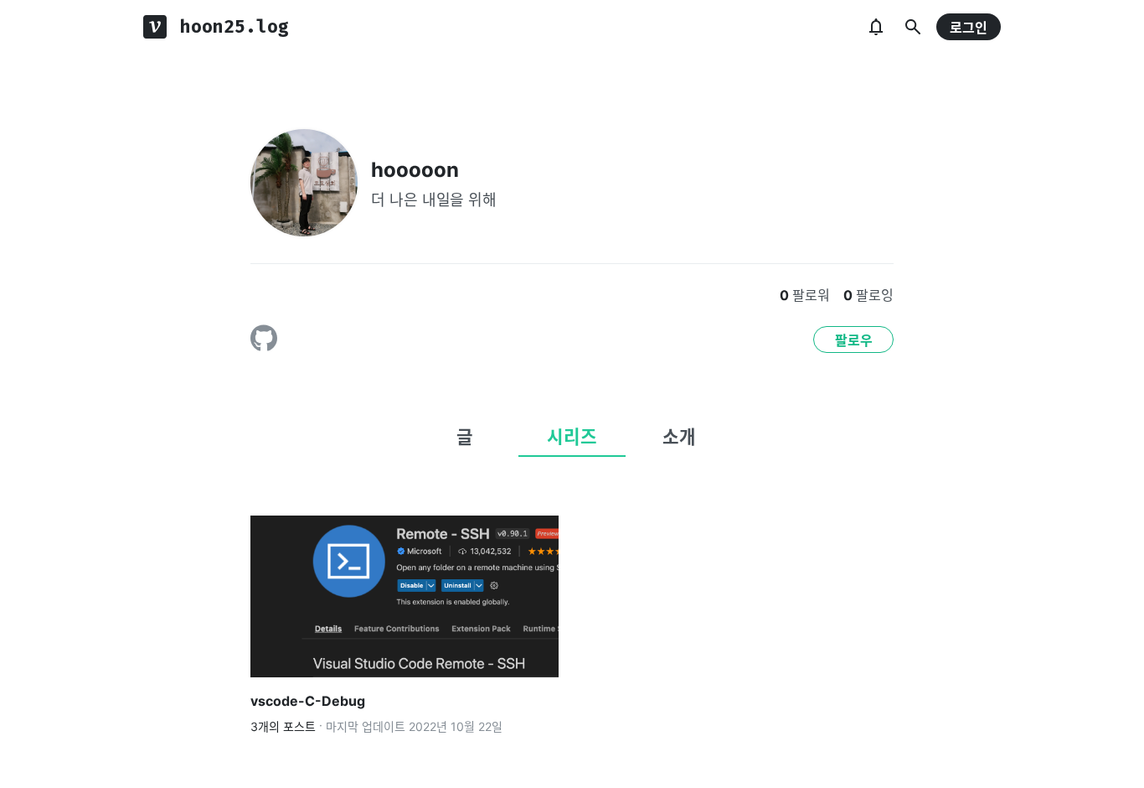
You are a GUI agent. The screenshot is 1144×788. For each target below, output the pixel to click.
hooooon (415, 170)
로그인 (968, 27)
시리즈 (572, 437)
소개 (679, 437)
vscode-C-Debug (307, 700)
